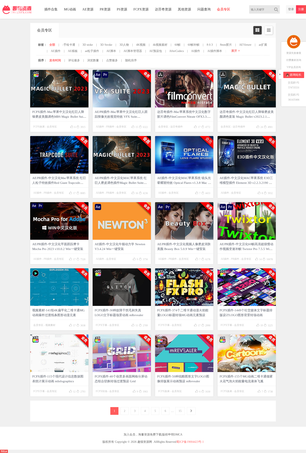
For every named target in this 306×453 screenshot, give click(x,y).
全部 (52, 44)
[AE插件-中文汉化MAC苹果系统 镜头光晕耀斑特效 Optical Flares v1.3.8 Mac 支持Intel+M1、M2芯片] (184, 155)
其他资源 (184, 9)
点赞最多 (112, 60)
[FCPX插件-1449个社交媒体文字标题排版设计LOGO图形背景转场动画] (247, 287)
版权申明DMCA (172, 434)
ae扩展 (263, 44)
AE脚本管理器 (132, 51)
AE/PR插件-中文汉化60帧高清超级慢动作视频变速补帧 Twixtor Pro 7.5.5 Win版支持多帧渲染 (246, 248)
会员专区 (52, 126)
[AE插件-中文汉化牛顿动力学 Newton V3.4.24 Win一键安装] (122, 221)
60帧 (177, 44)
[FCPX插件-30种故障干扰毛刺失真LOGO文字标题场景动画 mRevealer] (122, 287)
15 (180, 411)
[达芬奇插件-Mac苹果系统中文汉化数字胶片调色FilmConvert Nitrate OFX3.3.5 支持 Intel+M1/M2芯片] (184, 88)
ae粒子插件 (92, 51)
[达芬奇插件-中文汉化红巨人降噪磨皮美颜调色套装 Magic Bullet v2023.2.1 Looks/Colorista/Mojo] (247, 88)
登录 (291, 9)
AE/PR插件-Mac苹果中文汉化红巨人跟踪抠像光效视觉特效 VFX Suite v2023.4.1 (121, 116)
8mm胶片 (226, 44)
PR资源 (105, 9)
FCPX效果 (39, 126)
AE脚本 (111, 51)
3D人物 (124, 44)
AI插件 (195, 51)
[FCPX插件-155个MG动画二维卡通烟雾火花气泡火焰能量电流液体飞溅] (247, 353)
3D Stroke (106, 44)
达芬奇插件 (176, 126)
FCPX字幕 (101, 325)
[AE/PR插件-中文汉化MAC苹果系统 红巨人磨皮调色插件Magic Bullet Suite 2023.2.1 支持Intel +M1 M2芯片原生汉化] (122, 155)
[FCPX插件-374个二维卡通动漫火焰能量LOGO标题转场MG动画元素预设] (184, 287)
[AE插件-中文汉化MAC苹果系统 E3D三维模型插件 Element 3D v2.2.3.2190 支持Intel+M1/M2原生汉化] (247, 155)
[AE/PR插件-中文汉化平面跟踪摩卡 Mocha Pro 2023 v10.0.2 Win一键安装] (59, 221)
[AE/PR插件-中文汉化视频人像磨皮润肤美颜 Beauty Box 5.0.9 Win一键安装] (184, 221)
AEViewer (245, 44)
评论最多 (74, 60)
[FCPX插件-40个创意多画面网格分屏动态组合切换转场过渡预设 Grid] (122, 353)
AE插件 (56, 51)
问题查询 (204, 9)
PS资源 (122, 9)
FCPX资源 (141, 9)
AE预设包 (155, 51)
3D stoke (87, 44)
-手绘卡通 (68, 44)
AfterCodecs (176, 51)
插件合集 (51, 9)
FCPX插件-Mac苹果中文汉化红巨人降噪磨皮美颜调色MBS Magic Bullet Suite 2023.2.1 (58, 116)
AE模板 (73, 51)
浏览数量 (93, 60)
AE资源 (87, 9)
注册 (301, 9)
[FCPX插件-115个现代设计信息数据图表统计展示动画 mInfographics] (59, 353)
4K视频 (141, 44)
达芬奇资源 (163, 9)
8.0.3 (210, 44)
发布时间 (55, 60)
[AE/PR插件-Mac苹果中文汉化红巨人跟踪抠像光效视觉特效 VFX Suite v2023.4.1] (122, 88)
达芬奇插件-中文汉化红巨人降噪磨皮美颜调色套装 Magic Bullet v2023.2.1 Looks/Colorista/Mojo (247, 116)
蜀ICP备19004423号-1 (190, 441)
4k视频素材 (160, 44)
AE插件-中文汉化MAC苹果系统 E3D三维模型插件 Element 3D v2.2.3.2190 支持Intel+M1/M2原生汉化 (246, 182)
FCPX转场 (101, 391)
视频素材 (50, 325)
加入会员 (129, 434)
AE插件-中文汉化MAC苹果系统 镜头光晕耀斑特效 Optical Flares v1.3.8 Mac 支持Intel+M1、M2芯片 (184, 182)
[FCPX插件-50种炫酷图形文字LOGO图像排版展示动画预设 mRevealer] (184, 353)
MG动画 (70, 9)
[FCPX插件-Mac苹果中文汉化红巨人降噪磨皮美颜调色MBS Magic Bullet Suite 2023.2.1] (59, 88)
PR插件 (110, 126)
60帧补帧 (193, 44)
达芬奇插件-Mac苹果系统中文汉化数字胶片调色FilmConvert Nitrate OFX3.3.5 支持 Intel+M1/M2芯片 (184, 116)
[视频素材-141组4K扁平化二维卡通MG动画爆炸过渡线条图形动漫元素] (59, 287)
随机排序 (131, 60)
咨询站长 (295, 74)
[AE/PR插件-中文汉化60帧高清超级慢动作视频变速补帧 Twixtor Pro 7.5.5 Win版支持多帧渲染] (247, 221)
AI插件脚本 (214, 51)
